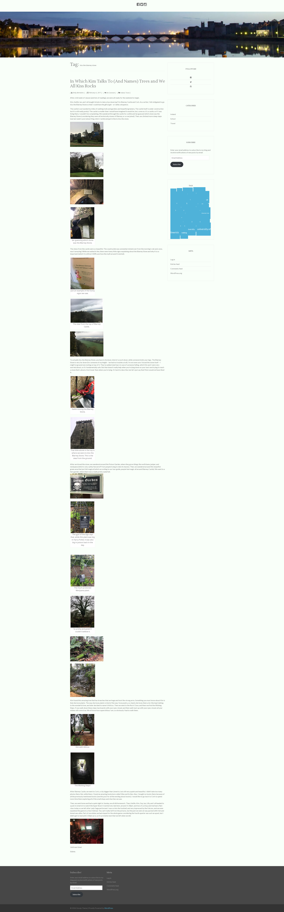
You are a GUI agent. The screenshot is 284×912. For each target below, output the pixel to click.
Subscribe (177, 164)
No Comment (110, 93)
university (190, 229)
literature (176, 210)
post (105, 796)
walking (184, 233)
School (173, 119)
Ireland (122, 93)
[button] (86, 134)
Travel (127, 93)
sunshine (196, 226)
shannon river (205, 213)
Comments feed (176, 269)
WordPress (108, 908)
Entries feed (174, 264)
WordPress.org (176, 273)
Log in (172, 259)
